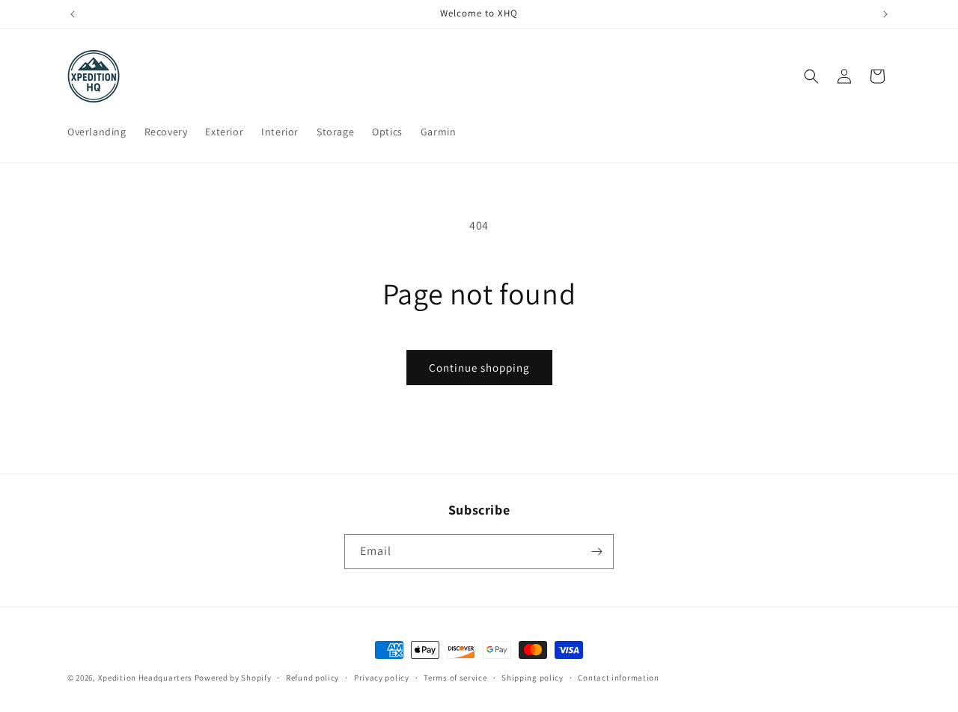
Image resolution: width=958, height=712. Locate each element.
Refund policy (312, 677)
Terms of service (455, 677)
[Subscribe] (596, 551)
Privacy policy (381, 677)
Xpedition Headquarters (145, 677)
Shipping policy (532, 677)
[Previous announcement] (72, 14)
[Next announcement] (885, 14)
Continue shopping (479, 367)
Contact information (618, 677)
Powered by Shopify (233, 677)
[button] (811, 76)
